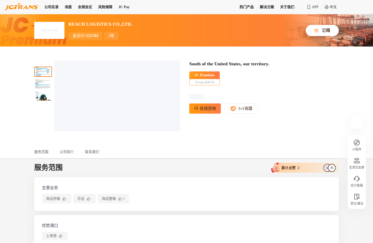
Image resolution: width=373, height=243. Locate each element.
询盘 (68, 7)
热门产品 (247, 7)
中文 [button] (333, 7)
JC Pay (124, 7)
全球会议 (85, 7)
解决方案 (267, 7)
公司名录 (51, 7)
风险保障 (105, 7)
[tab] (44, 152)
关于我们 (287, 7)
